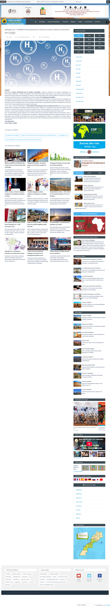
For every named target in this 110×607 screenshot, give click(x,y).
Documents (78, 506)
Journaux (78, 510)
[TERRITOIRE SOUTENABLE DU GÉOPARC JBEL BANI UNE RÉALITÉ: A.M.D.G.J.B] (89, 115)
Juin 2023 (78, 77)
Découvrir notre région (90, 485)
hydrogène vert (63, 135)
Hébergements (78, 173)
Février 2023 (79, 61)
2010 (89, 51)
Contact (97, 21)
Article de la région (16, 574)
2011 (79, 51)
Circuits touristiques (54, 21)
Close (32, 20)
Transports (42, 579)
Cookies (32, 592)
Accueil (8, 592)
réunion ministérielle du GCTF (47, 584)
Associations (25, 576)
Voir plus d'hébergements (89, 214)
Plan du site (14, 592)
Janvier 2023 (79, 57)
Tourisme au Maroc (27, 574)
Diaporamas (79, 498)
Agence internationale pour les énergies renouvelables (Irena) (39, 135)
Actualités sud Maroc (54, 574)
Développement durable (52, 579)
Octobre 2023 (79, 93)
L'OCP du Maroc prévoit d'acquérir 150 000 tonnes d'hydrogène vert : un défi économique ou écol (15, 224)
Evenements (88, 21)
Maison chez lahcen (88, 185)
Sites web (8, 584)
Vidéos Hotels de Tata (89, 203)
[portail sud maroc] (12, 21)
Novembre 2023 (79, 97)
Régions (73, 21)
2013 (89, 47)
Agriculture (62, 579)
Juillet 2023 (78, 81)
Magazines (78, 514)
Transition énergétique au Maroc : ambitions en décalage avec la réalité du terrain (37, 194)
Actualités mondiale (63, 576)
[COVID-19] (89, 148)
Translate (107, 605)
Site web (78, 518)
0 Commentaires (46, 37)
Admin (10, 37)
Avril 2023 (78, 69)
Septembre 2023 (80, 89)
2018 (99, 39)
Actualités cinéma (25, 579)
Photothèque (79, 494)
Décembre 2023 (80, 101)
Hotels (80, 21)
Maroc (54, 576)
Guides (100, 173)
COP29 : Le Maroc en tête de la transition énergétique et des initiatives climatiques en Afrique (15, 194)
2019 (89, 39)
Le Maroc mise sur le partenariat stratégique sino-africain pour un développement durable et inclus (35, 253)
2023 (79, 35)
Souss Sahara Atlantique (45, 576)
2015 (99, 43)
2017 (79, 43)
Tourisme (65, 21)
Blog (19, 592)
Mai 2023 (78, 73)
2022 (89, 35)
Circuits (89, 173)
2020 (79, 39)
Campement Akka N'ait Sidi (90, 194)
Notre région (8, 576)
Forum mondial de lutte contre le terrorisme (56, 582)
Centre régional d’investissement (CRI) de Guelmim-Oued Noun (23, 139)
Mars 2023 (78, 65)
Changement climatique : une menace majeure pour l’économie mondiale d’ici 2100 (36, 165)
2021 (99, 35)
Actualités (42, 21)
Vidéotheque (16, 579)
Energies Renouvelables (12, 135)
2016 (89, 43)
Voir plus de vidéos (78, 457)
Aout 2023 (78, 85)
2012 (99, 47)
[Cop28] (89, 131)
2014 (79, 47)
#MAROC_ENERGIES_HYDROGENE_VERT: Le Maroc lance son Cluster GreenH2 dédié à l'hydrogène (15, 165)
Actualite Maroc (43, 574)
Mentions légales (25, 592)
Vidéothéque (79, 489)
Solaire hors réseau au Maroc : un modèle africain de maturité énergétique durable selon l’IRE (37, 224)
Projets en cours (9, 582)
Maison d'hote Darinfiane (90, 176)
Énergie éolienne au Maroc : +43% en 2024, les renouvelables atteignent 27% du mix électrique (60, 194)
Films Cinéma (79, 502)
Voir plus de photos (78, 471)
